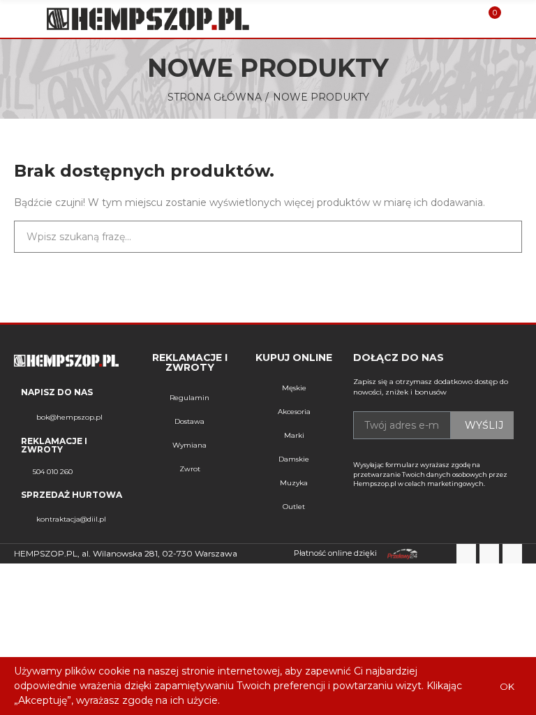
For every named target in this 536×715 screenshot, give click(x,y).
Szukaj (499, 237)
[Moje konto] (515, 19)
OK (507, 686)
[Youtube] (489, 553)
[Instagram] (512, 553)
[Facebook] (466, 553)
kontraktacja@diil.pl (71, 519)
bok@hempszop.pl (69, 417)
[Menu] (20, 19)
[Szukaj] (465, 19)
